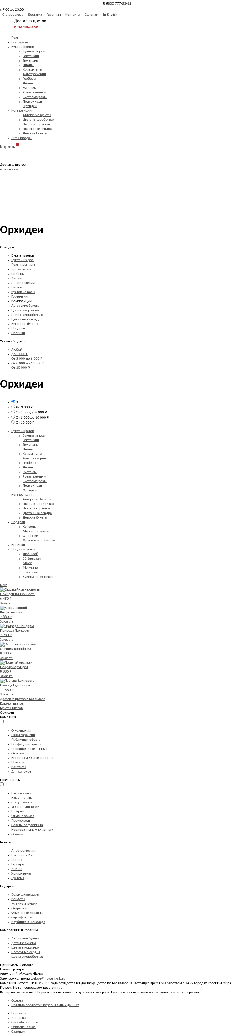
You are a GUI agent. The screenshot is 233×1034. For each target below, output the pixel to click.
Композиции (21, 110)
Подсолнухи (32, 101)
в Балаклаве (26, 26)
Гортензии (31, 56)
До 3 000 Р (19, 354)
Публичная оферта (25, 740)
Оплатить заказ (23, 1027)
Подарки (18, 328)
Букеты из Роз (22, 855)
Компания (8, 717)
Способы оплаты (24, 1022)
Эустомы (30, 88)
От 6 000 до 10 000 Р (27, 363)
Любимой (30, 554)
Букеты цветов (22, 47)
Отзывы (17, 753)
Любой (16, 349)
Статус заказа (12, 15)
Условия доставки (25, 807)
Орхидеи (30, 106)
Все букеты (20, 42)
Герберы (29, 79)
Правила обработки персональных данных (45, 1005)
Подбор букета (23, 549)
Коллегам (30, 572)
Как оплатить (21, 798)
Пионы (28, 65)
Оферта (17, 1000)
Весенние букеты (24, 324)
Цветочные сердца (37, 129)
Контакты (72, 15)
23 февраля (32, 558)
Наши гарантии (23, 735)
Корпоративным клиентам (32, 830)
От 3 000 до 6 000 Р (26, 359)
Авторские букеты (37, 115)
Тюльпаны (31, 60)
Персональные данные (29, 749)
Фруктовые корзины (39, 540)
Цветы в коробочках (38, 120)
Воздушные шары (25, 894)
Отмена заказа (22, 816)
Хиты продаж (21, 138)
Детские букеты (35, 133)
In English (110, 15)
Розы (15, 38)
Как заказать (21, 793)
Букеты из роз (34, 51)
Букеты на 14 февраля (40, 577)
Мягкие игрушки (36, 531)
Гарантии (54, 15)
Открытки (30, 536)
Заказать (6, 603)
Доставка (35, 15)
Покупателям (10, 780)
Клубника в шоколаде (28, 922)
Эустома (17, 878)
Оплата (17, 834)
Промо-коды (21, 820)
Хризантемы (32, 69)
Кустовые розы (35, 97)
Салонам (92, 15)
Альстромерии (34, 74)
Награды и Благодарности (32, 758)
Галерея (17, 811)
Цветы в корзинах (37, 124)
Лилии (28, 83)
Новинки (18, 333)
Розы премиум (34, 92)
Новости (17, 762)
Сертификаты (21, 917)
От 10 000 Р (20, 368)
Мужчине (30, 568)
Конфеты (30, 527)
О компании (21, 730)
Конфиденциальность (28, 744)
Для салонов (21, 771)
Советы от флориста (27, 825)
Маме (27, 563)
